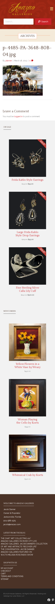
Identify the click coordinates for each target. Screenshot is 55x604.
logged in (18, 116)
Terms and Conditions (12, 576)
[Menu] (51, 8)
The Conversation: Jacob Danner (17, 549)
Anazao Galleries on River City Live (19, 541)
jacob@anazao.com (12, 524)
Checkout (6, 571)
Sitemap (4, 579)
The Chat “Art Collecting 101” (16, 538)
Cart (3, 574)
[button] (43, 21)
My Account (7, 568)
